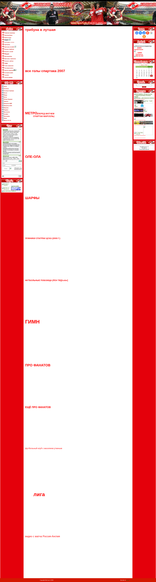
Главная (73, 23)
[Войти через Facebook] (144, 32)
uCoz (127, 580)
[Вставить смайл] (21, 160)
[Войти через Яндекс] (147, 32)
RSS (154, 2)
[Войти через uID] (136, 32)
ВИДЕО (77, 23)
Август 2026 (144, 65)
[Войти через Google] (151, 33)
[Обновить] (19, 160)
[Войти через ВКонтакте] (140, 32)
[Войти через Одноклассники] (144, 36)
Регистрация (83, 23)
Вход (88, 23)
